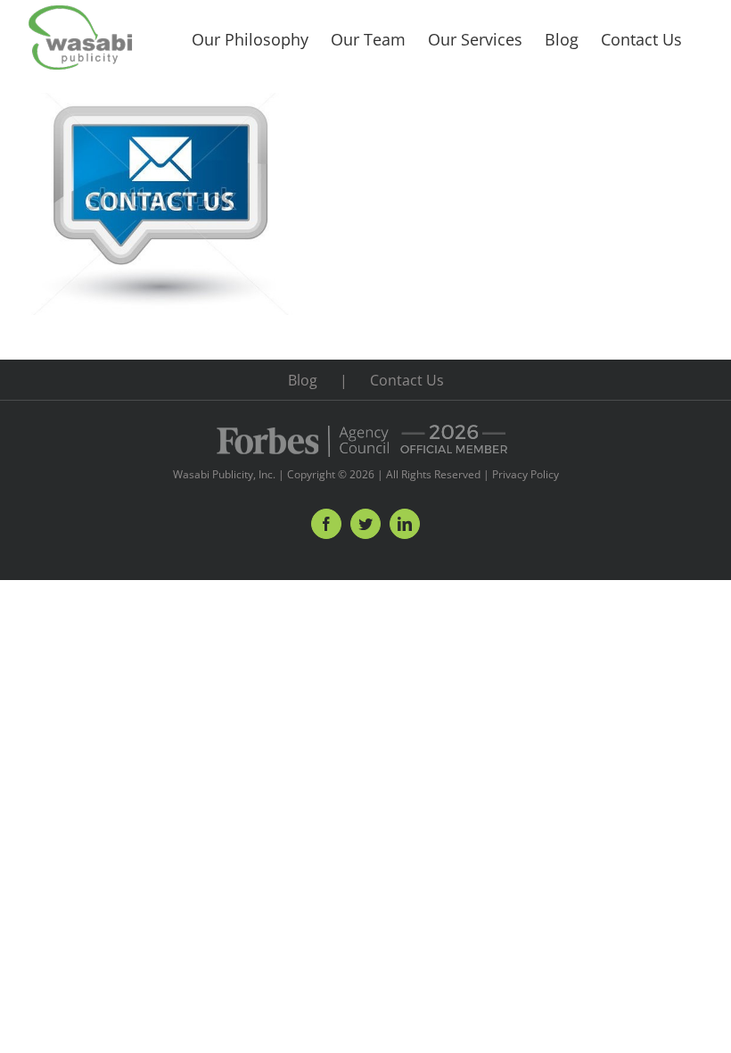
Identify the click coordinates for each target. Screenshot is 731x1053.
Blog (302, 380)
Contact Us (407, 380)
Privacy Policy (525, 474)
